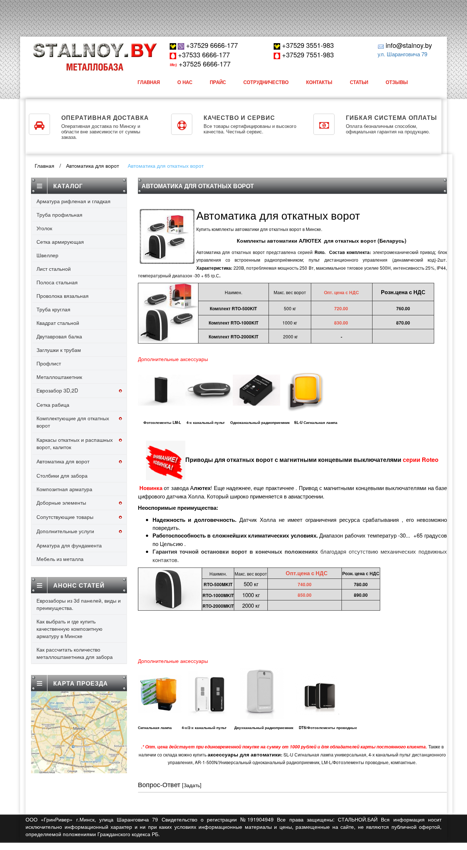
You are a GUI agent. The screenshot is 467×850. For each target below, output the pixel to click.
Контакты (319, 82)
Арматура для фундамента (69, 545)
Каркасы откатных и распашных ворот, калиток (74, 443)
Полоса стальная (57, 282)
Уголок (44, 228)
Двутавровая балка (59, 336)
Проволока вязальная (62, 295)
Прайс (218, 82)
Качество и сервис (239, 117)
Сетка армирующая (60, 241)
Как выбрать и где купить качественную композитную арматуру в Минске (69, 629)
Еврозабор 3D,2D (57, 390)
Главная (149, 82)
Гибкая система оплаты (391, 117)
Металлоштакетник (59, 376)
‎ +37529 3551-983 (307, 45)
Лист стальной (53, 268)
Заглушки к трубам (58, 349)
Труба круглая (53, 309)
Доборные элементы (61, 502)
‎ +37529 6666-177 (211, 45)
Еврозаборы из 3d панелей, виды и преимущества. (78, 604)
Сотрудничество (266, 82)
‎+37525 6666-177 (204, 63)
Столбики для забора (62, 475)
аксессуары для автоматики (244, 754)
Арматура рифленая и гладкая (73, 201)
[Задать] (191, 785)
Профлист (48, 363)
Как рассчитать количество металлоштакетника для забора (74, 653)
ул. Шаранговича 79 (402, 54)
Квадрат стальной (57, 322)
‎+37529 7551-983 (307, 54)
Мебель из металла (60, 558)
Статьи (359, 82)
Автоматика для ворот (92, 165)
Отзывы (397, 82)
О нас (184, 82)
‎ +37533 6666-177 (203, 54)
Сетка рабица (52, 404)
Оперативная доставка (105, 117)
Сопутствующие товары (64, 516)
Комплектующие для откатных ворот (72, 421)
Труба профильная (59, 214)
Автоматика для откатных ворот (166, 165)
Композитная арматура (64, 489)
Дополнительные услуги (65, 531)
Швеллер (47, 255)
